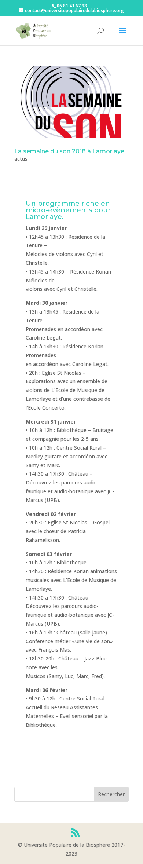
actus (20, 158)
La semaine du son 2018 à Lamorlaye (69, 151)
